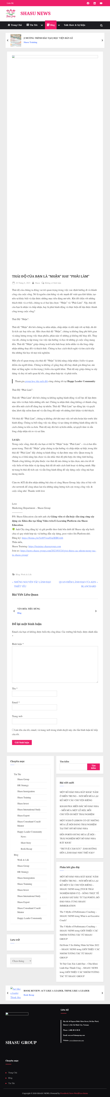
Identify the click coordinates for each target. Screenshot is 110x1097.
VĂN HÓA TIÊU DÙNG (28, 608)
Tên (15, 688)
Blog (18, 574)
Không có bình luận (53, 283)
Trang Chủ (12, 1072)
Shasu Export (23, 815)
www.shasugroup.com (76, 1040)
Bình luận (18, 644)
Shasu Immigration (26, 791)
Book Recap (26, 848)
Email (16, 702)
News (23, 836)
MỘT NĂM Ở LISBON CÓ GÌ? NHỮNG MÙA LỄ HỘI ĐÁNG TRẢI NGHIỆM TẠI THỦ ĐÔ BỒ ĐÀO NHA (79, 824)
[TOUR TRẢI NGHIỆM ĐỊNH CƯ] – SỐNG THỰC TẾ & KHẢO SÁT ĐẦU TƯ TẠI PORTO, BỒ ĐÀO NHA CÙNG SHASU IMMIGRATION (80, 897)
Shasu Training (30, 42)
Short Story (26, 842)
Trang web (17, 716)
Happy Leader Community (29, 831)
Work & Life (26, 574)
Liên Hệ (10, 3)
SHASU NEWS (36, 13)
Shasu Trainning (24, 883)
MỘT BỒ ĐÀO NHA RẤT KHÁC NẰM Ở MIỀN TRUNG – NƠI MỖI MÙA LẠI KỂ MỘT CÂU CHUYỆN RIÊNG (79, 796)
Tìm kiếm (64, 761)
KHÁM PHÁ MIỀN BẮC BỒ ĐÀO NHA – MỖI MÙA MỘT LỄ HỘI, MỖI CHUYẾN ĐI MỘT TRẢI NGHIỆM (79, 810)
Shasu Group (23, 779)
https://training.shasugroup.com (45, 546)
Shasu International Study (29, 809)
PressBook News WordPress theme (74, 1093)
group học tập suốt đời (36, 381)
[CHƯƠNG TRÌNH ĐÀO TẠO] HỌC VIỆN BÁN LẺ (48, 38)
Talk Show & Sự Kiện (74, 25)
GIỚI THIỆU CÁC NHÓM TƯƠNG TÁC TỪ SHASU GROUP (79, 934)
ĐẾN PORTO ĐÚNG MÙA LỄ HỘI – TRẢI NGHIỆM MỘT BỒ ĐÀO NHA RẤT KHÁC (78, 838)
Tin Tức (17, 774)
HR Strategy (23, 785)
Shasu (37, 282)
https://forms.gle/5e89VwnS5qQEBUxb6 (42, 537)
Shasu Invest (23, 803)
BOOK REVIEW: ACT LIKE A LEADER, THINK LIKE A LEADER (56, 990)
